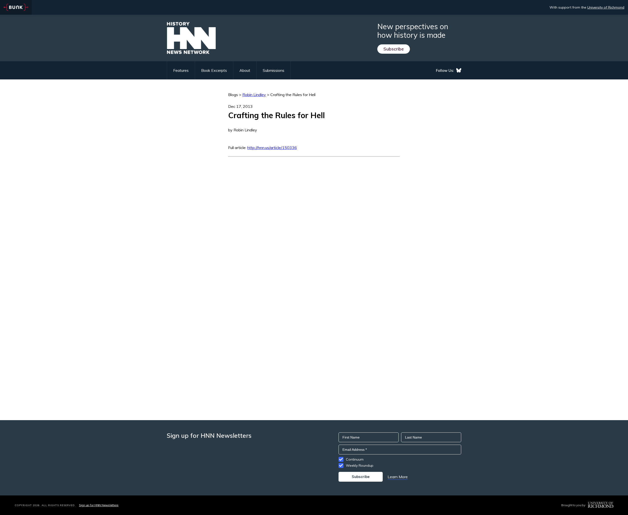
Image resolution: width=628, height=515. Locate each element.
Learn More (398, 476)
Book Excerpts (214, 70)
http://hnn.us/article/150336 (272, 147)
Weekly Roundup (359, 465)
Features (181, 70)
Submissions (273, 70)
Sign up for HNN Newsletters (98, 505)
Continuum (355, 459)
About (244, 70)
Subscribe (393, 49)
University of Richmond (605, 7)
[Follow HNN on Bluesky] (458, 70)
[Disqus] (314, 218)
